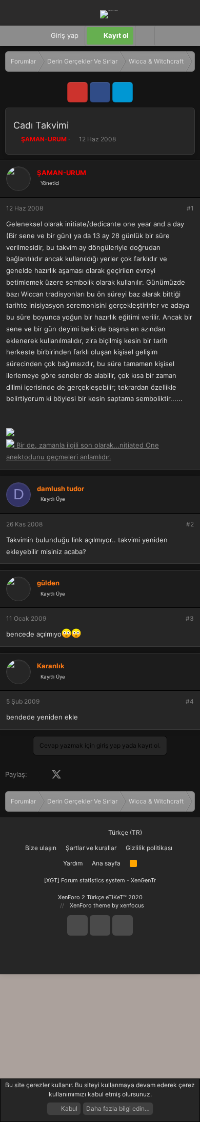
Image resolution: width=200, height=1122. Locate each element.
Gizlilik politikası (149, 848)
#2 (190, 524)
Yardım (73, 863)
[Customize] (144, 36)
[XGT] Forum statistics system (100, 880)
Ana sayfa (106, 863)
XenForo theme (90, 905)
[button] (164, 36)
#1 (190, 208)
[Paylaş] (176, 208)
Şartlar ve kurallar (91, 848)
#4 (190, 701)
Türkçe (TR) (124, 832)
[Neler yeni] (184, 36)
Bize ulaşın (40, 848)
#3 (190, 618)
